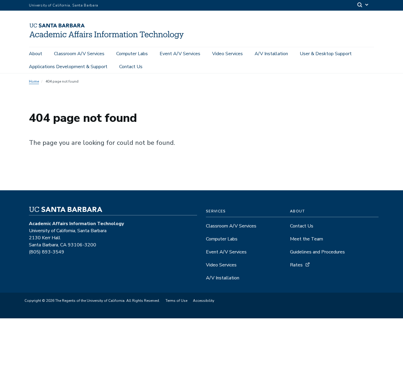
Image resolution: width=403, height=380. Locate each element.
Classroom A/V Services (79, 53)
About (35, 53)
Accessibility (203, 300)
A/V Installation (271, 53)
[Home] (109, 38)
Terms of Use (176, 300)
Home (34, 81)
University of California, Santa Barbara (63, 5)
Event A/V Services (180, 53)
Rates (296, 265)
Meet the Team (306, 239)
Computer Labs (132, 53)
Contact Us (130, 66)
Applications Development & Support (68, 66)
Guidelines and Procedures (317, 252)
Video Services (227, 53)
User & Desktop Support (326, 53)
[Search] (363, 5)
